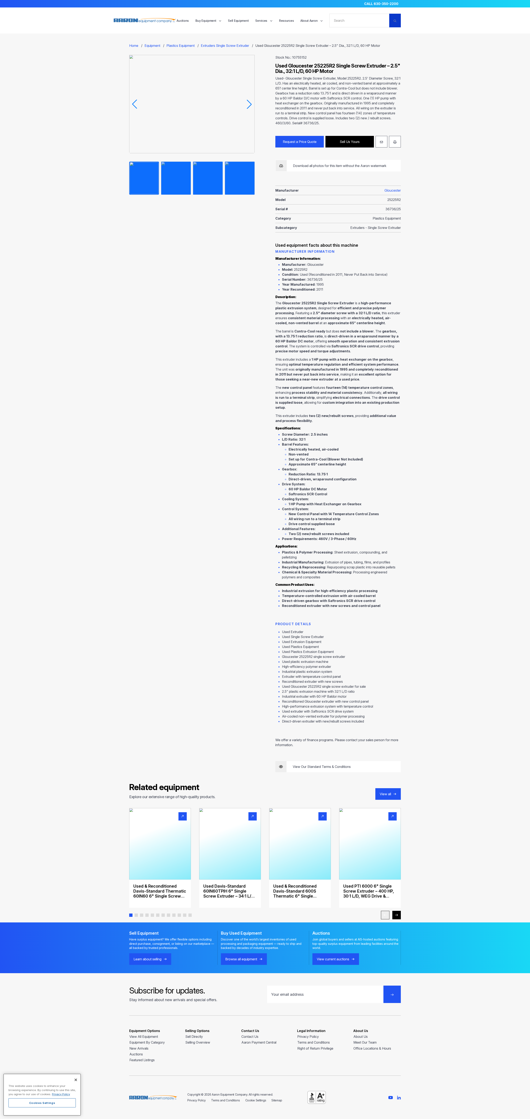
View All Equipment (143, 1036)
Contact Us (249, 1036)
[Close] (75, 1079)
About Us (360, 1036)
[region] (42, 1095)
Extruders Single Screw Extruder (225, 46)
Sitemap (276, 1100)
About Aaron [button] (309, 20)
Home (133, 46)
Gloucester (392, 190)
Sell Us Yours (350, 142)
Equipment (152, 46)
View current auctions (333, 959)
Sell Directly (194, 1036)
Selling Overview (197, 1042)
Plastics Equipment (180, 46)
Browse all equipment (241, 959)
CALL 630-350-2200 (381, 4)
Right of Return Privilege (315, 1048)
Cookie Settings (255, 1100)
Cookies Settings (42, 1102)
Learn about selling (147, 959)
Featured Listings (142, 1060)
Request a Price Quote (300, 142)
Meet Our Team (365, 1042)
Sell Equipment (238, 20)
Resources (286, 20)
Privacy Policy (308, 1036)
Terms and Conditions (313, 1042)
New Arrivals (138, 1048)
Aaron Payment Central (258, 1042)
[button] (130, 915)
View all (385, 794)
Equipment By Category (147, 1042)
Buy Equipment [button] (206, 20)
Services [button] (261, 20)
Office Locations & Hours (372, 1048)
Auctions (183, 20)
